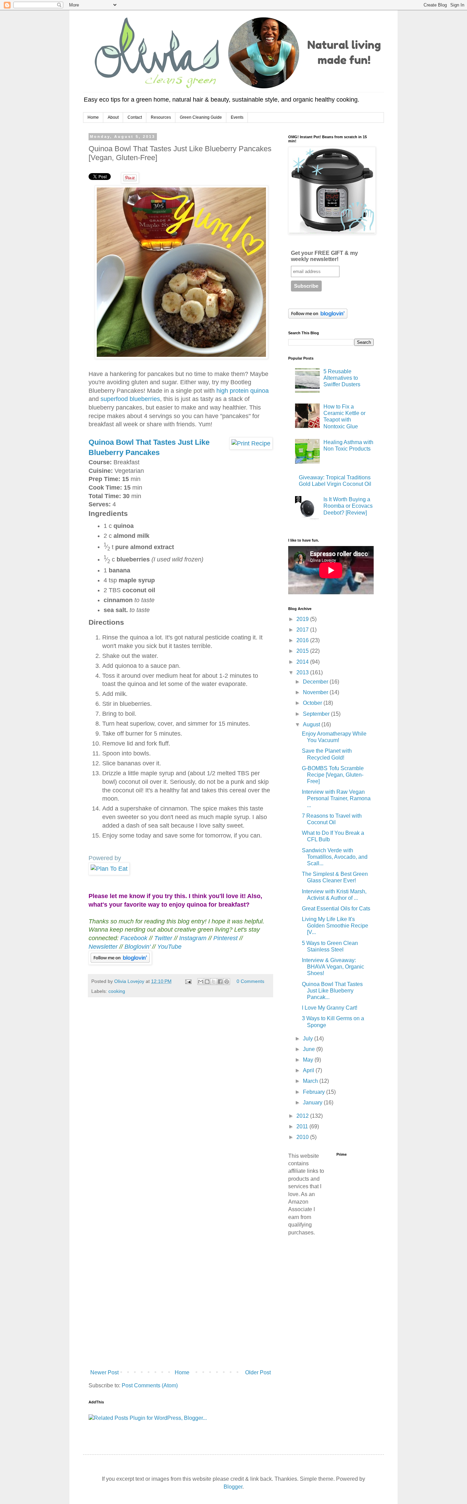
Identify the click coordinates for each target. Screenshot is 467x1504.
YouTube (169, 946)
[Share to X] (213, 981)
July (308, 1038)
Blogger (233, 1487)
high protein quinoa (242, 390)
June (309, 1049)
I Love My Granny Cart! (329, 1008)
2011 (302, 1126)
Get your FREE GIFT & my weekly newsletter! (324, 256)
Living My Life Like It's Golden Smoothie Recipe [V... (335, 925)
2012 (303, 1116)
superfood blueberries (130, 399)
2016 (303, 640)
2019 (303, 619)
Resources (161, 117)
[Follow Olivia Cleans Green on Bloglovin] (120, 962)
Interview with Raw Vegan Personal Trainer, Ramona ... (336, 798)
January (313, 1102)
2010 (303, 1137)
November (316, 692)
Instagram (192, 938)
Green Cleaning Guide (201, 117)
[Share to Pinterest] (226, 981)
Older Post (258, 1372)
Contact (135, 117)
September (317, 714)
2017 (303, 630)
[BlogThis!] (207, 981)
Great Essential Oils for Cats (336, 908)
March (311, 1081)
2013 (303, 672)
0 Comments (250, 981)
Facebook (133, 938)
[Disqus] (180, 1098)
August (312, 724)
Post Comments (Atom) (150, 1385)
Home (93, 117)
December (316, 682)
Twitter (163, 938)
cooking (116, 991)
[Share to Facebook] (220, 981)
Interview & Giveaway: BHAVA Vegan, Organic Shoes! (333, 966)
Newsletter (104, 946)
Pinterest (226, 938)
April (309, 1070)
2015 (303, 651)
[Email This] (200, 981)
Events (237, 117)
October (313, 703)
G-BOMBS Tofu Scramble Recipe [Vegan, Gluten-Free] (333, 774)
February (314, 1092)
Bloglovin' (137, 946)
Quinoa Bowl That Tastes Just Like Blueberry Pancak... (332, 990)
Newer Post (104, 1372)
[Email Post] (188, 981)
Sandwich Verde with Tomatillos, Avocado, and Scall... (335, 856)
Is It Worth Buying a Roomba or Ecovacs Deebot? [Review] (348, 505)
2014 (303, 662)
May (309, 1060)
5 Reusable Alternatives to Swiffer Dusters (341, 377)
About (113, 117)
